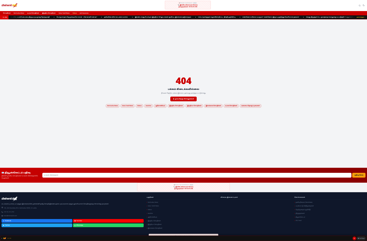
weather (148, 106)
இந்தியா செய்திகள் (194, 106)
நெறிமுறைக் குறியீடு (303, 210)
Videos (75, 13)
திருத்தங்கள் (300, 213)
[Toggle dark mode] (363, 5)
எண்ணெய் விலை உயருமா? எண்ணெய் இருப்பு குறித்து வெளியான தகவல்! (257, 17)
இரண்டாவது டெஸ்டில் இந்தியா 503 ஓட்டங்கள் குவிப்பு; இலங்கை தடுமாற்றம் (150, 17)
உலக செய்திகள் (33, 13)
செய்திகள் (7, 13)
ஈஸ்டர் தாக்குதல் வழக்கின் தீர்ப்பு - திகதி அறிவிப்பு (203, 17)
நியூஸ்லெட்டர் (300, 217)
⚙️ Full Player (361, 238)
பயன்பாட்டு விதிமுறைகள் (305, 206)
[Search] (359, 5)
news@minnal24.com (10, 216)
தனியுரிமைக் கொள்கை (304, 202)
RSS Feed (298, 220)
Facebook (8, 221)
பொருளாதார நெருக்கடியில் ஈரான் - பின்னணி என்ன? (63, 17)
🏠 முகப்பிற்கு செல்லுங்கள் (183, 99)
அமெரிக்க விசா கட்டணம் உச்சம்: (103, 17)
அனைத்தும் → (361, 17)
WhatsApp (79, 225)
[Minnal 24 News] (10, 5)
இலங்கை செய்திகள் (213, 106)
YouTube (79, 221)
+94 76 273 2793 (9, 212)
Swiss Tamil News (64, 13)
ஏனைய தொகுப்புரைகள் (250, 106)
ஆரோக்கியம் (160, 106)
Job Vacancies (84, 13)
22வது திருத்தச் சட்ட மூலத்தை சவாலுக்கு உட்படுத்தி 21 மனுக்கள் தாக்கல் (319, 17)
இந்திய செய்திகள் (49, 13)
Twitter (7, 225)
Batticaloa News (19, 13)
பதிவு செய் (358, 175)
